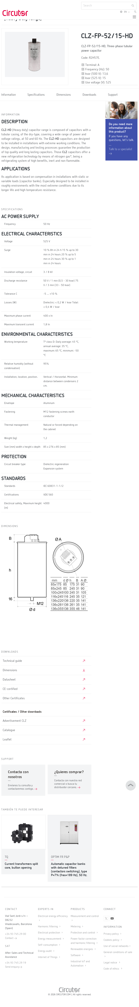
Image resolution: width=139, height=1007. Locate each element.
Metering (76, 926)
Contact (9, 938)
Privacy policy (111, 934)
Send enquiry (12, 967)
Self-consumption (48, 945)
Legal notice (110, 962)
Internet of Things (48, 957)
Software (76, 955)
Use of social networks (116, 946)
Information (8, 94)
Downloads (89, 94)
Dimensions (63, 94)
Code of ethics (111, 969)
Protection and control (83, 932)
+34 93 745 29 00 (15, 934)
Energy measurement (50, 939)
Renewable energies (82, 949)
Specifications (36, 94)
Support (113, 94)
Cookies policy (112, 940)
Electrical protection (49, 932)
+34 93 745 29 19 (15, 963)
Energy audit (45, 951)
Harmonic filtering (48, 926)
